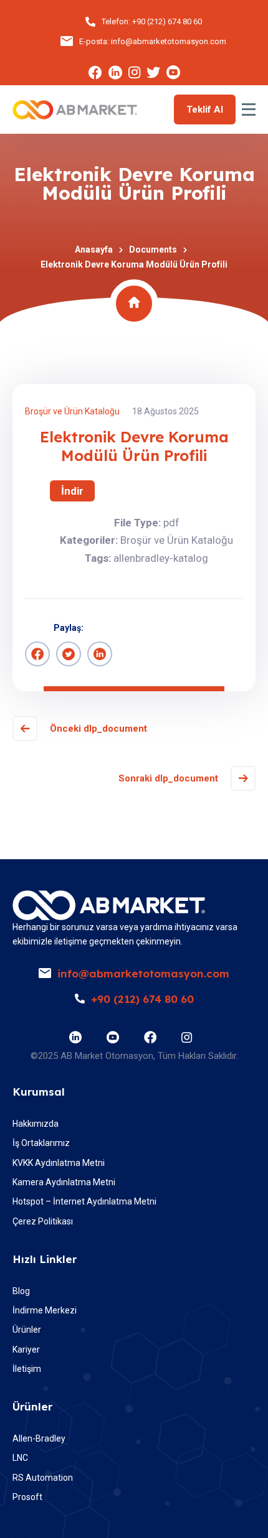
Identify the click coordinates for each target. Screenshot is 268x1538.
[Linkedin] (99, 653)
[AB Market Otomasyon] (74, 110)
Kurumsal (38, 1091)
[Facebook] (37, 653)
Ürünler (32, 1406)
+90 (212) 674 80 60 (167, 21)
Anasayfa (94, 249)
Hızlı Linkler (44, 1258)
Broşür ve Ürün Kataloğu (72, 411)
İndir (72, 491)
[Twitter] (68, 653)
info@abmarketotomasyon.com (168, 41)
